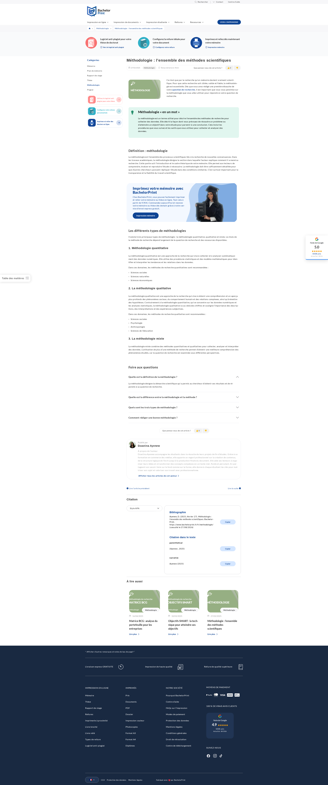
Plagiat (90, 90)
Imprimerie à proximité (96, 720)
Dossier (129, 714)
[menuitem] (91, 780)
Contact (219, 2)
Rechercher (203, 2)
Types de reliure (93, 739)
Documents (131, 701)
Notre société (174, 688)
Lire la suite (233, 488)
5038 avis (220, 729)
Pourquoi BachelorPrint (177, 695)
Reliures (179, 22)
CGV (103, 780)
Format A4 (131, 739)
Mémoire (91, 66)
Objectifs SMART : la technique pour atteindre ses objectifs (183, 624)
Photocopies (132, 727)
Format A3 (131, 733)
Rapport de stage (94, 75)
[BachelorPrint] (98, 15)
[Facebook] (208, 755)
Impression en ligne (96, 22)
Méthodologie (93, 85)
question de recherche (183, 89)
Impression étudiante (156, 22)
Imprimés (131, 688)
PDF (128, 708)
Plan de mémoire (94, 71)
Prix (128, 695)
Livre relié (90, 733)
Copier (227, 522)
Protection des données (177, 720)
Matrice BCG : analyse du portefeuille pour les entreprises (143, 624)
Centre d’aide (234, 2)
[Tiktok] (221, 755)
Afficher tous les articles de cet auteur (157, 475)
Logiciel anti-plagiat (95, 745)
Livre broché (91, 727)
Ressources (195, 22)
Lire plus (133, 634)
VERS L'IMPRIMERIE (229, 22)
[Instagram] (215, 755)
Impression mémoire (145, 215)
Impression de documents (126, 22)
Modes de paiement (175, 714)
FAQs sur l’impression (176, 708)
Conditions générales (176, 733)
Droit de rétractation (176, 739)
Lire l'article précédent (139, 488)
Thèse (89, 80)
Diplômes (130, 745)
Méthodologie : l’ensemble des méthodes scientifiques (222, 624)
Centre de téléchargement (178, 745)
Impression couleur (135, 720)
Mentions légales (174, 727)
